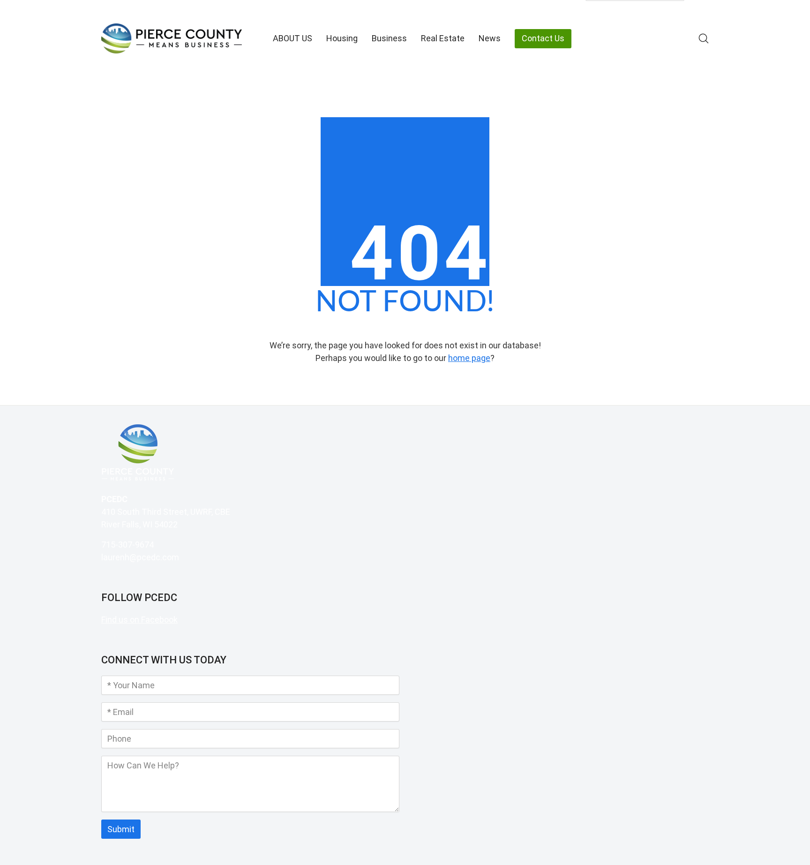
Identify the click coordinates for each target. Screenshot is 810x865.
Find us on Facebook (139, 619)
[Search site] (703, 38)
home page (469, 358)
